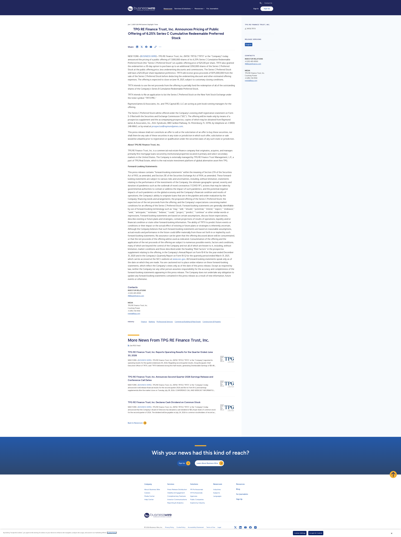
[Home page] (141, 8)
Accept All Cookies (315, 533)
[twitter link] (235, 527)
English (248, 44)
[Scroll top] (393, 474)
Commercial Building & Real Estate (188, 322)
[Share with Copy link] (155, 47)
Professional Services (165, 322)
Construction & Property (212, 322)
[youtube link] (245, 527)
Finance (144, 322)
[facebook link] (250, 527)
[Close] (391, 533)
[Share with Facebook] (146, 47)
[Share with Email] (151, 47)
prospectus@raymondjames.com (167, 126)
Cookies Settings (299, 533)
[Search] (261, 3)
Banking (152, 322)
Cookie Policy (111, 532)
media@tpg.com (134, 313)
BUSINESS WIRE (148, 56)
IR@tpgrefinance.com (136, 296)
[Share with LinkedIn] (137, 47)
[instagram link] (255, 527)
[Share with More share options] (160, 47)
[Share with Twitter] (141, 47)
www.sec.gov (179, 259)
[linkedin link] (240, 527)
